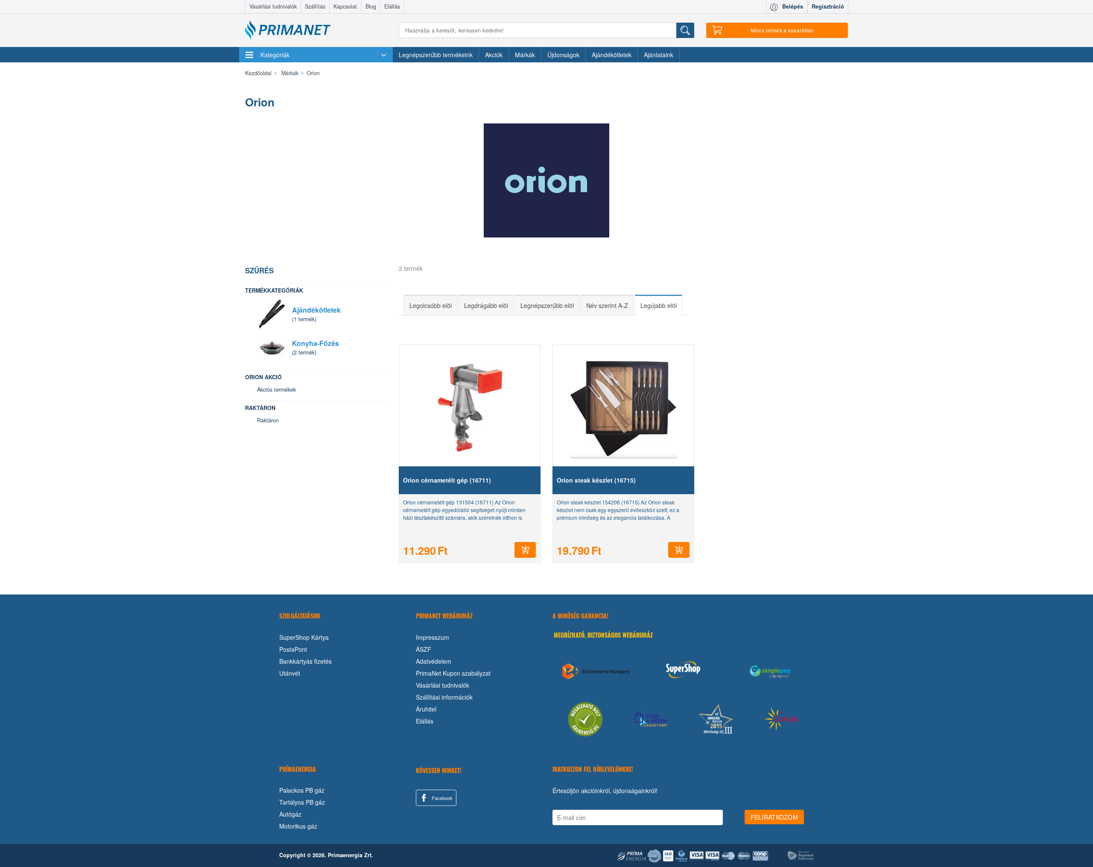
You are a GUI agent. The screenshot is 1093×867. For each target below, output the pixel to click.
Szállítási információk (444, 697)
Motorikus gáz (298, 826)
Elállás (392, 6)
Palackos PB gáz (301, 790)
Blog (370, 6)
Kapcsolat (345, 6)
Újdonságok (563, 54)
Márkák (525, 54)
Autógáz (290, 814)
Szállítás (315, 6)
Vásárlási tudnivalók (273, 6)
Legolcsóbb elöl (430, 305)
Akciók (494, 54)
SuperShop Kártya (304, 637)
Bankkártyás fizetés (305, 661)
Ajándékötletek (611, 54)
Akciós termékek (276, 389)
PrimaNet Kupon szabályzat (453, 673)
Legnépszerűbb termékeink (436, 54)
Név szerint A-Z (607, 305)
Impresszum (432, 637)
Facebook (441, 797)
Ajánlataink (658, 54)
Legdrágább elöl (486, 305)
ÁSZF (423, 649)
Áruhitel (426, 709)
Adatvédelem (433, 661)
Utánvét (289, 673)
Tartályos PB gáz (302, 802)
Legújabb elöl (658, 305)
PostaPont (293, 649)
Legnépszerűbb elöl (547, 305)
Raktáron (268, 420)
